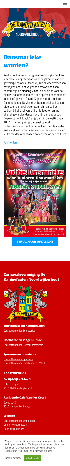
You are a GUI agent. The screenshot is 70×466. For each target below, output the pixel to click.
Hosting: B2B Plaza (14, 429)
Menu (65, 3)
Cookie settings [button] (13, 458)
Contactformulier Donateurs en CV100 (24, 363)
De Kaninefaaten (35, 4)
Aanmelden (10, 142)
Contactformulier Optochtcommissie (23, 345)
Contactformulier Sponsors (18, 359)
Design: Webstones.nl (15, 425)
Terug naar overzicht (35, 241)
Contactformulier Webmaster (19, 421)
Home (29, 29)
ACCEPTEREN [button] (32, 457)
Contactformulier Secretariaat (20, 330)
